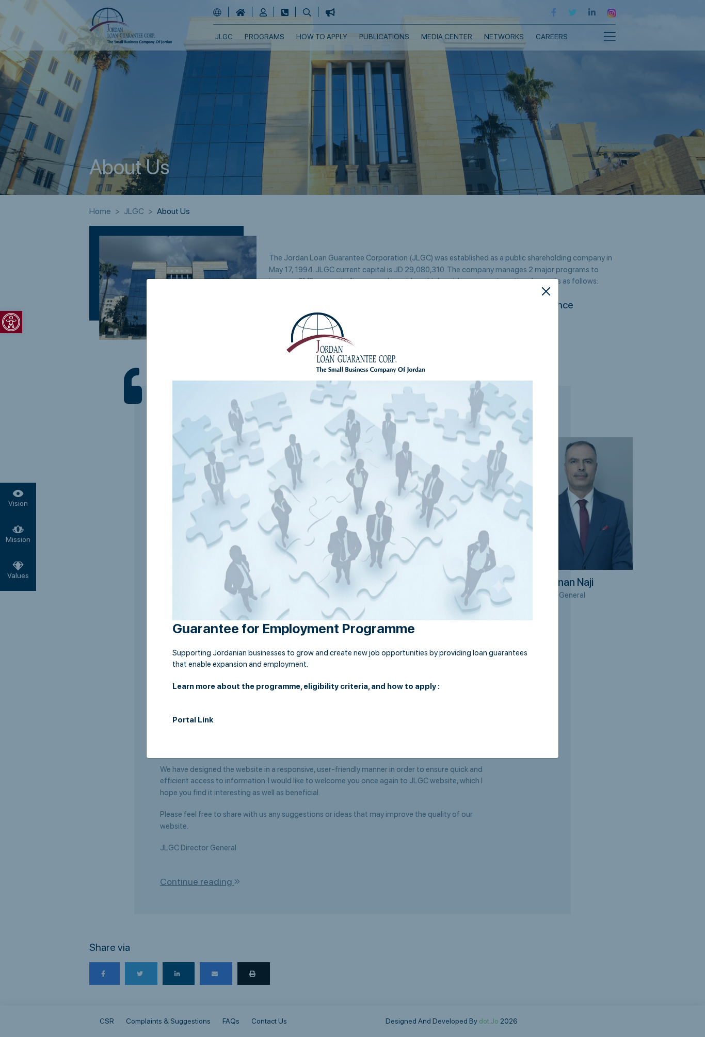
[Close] (546, 291)
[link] (11, 322)
